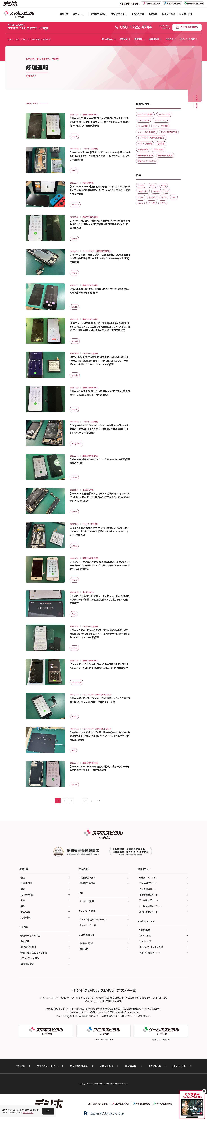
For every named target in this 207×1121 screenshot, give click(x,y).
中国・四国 (25, 911)
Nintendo (75, 204)
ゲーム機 (151, 203)
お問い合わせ (106, 1066)
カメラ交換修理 (143, 120)
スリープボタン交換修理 (146, 132)
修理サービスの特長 (30, 935)
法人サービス (185, 14)
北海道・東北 (26, 883)
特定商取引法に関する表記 (33, 952)
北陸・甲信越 (26, 894)
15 (85, 801)
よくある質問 (137, 14)
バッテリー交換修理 (145, 143)
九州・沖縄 (25, 917)
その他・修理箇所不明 (169, 132)
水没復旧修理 (143, 149)
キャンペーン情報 (187, 39)
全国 (22, 877)
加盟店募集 (144, 929)
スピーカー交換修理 (160, 126)
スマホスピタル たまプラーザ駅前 (28, 27)
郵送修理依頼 (27, 963)
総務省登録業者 (28, 946)
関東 (22, 888)
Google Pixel (76, 443)
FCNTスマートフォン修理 (151, 946)
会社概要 (24, 941)
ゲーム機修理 (143, 126)
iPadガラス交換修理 (145, 114)
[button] (48, 1111)
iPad (73, 614)
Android (75, 341)
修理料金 (124, 39)
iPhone (74, 136)
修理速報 (138, 39)
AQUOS (74, 307)
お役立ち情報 (168, 14)
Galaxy (74, 545)
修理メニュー (79, 14)
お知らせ (153, 14)
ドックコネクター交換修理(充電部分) (151, 137)
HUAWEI (156, 191)
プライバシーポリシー (30, 958)
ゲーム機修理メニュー (149, 900)
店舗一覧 (63, 14)
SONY (174, 197)
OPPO (74, 170)
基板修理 (161, 143)
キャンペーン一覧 (88, 925)
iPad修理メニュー (147, 888)
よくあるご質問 (87, 901)
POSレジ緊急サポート (149, 952)
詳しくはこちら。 (28, 1112)
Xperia (140, 203)
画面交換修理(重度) (165, 155)
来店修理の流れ (98, 14)
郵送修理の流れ (119, 14)
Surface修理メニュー (149, 911)
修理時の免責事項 (79, 1066)
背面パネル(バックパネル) (147, 161)
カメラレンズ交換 (164, 114)
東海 (22, 900)
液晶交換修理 (158, 149)
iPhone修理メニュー (149, 883)
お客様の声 (154, 39)
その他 (162, 203)
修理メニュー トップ (148, 877)
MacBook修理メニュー (150, 906)
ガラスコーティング (161, 120)
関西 (22, 906)
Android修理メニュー (149, 894)
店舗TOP (109, 39)
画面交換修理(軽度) (145, 155)
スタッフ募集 (145, 935)
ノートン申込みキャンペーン (93, 919)
